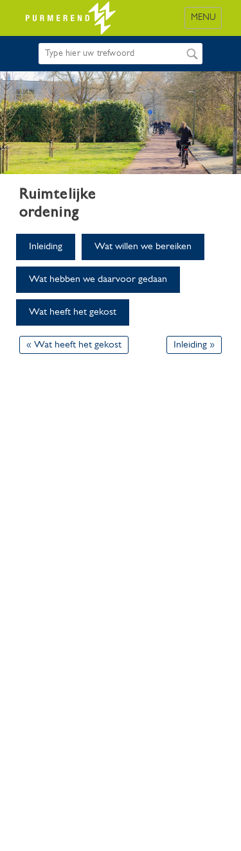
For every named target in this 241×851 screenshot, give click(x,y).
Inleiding (45, 246)
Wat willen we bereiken (143, 246)
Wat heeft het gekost (72, 312)
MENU (203, 17)
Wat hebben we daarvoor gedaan (98, 279)
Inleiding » (194, 345)
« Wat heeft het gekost (73, 345)
